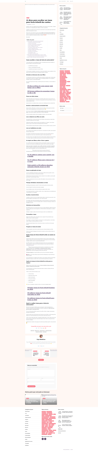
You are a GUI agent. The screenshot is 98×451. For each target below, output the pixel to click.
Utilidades (61, 64)
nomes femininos (62, 93)
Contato (59, 432)
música (61, 92)
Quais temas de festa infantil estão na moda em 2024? (36, 54)
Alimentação (62, 30)
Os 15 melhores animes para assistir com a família (40, 155)
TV (65, 100)
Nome (28, 378)
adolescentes (32, 330)
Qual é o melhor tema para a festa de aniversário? (35, 57)
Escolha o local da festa (32, 50)
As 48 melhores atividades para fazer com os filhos (36, 354)
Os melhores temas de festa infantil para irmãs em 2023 (40, 299)
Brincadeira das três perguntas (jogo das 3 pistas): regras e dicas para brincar (67, 13)
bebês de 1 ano (37, 330)
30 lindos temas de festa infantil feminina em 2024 (41, 288)
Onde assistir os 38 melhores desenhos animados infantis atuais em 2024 (40, 166)
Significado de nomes (28, 441)
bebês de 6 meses (67, 72)
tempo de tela (62, 100)
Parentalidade (62, 52)
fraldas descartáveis (63, 88)
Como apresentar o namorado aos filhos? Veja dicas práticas (67, 8)
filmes (47, 422)
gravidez (69, 89)
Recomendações (62, 56)
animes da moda (40, 249)
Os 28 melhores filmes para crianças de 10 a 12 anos (46, 354)
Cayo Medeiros (29, 24)
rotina (69, 97)
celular (54, 414)
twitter (62, 108)
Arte (60, 32)
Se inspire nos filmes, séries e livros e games (35, 47)
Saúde (61, 58)
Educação (61, 44)
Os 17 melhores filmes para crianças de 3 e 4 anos (40, 160)
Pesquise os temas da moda (33, 53)
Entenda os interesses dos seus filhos (34, 42)
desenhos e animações (48, 419)
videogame (67, 101)
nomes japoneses (68, 93)
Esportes (61, 46)
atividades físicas (49, 411)
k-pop (30, 123)
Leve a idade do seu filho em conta (34, 45)
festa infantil (68, 85)
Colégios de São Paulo (63, 76)
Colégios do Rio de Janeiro (63, 77)
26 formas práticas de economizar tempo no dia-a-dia (40, 92)
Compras (61, 38)
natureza (64, 92)
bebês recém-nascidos (63, 73)
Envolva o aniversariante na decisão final (35, 44)
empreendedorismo (62, 85)
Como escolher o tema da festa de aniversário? (35, 41)
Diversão (61, 42)
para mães (68, 96)
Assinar (68, 1)
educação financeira (62, 84)
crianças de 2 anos (42, 330)
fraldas (51, 422)
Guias (61, 50)
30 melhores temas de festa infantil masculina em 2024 (39, 293)
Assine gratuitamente (66, 449)
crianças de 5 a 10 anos (63, 81)
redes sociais (65, 97)
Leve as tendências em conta (33, 46)
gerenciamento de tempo (63, 89)
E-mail (42, 378)
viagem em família (62, 101)
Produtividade (62, 54)
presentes (61, 97)
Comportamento (62, 36)
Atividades (61, 34)
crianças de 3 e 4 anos (48, 330)
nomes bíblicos (69, 92)
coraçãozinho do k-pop (30, 245)
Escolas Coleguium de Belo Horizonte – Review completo (67, 22)
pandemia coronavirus (63, 96)
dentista (68, 81)
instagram (62, 110)
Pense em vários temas (32, 43)
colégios (43, 415)
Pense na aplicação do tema (33, 48)
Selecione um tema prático (33, 51)
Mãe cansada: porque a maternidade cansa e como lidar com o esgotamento (68, 18)
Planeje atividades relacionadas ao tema (35, 49)
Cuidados (61, 40)
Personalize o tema (32, 52)
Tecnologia (61, 62)
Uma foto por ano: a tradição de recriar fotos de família (32, 402)
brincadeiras (68, 73)
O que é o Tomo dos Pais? (62, 1)
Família (28, 398)
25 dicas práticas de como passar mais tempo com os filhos (40, 86)
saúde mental (51, 431)
